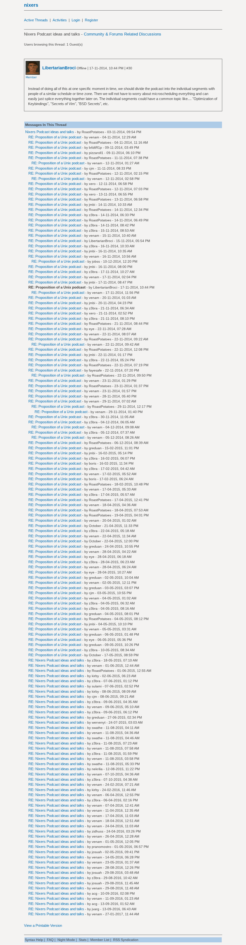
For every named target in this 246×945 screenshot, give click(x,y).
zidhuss (97, 831)
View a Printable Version (43, 925)
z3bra (93, 215)
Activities (60, 20)
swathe (97, 728)
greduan (95, 448)
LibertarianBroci (101, 241)
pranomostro (101, 847)
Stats (82, 940)
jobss (96, 261)
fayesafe (95, 370)
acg (94, 893)
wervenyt (98, 722)
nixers (31, 5)
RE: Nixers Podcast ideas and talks (56, 660)
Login (76, 20)
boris (92, 463)
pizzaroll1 (96, 153)
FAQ (50, 940)
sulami (97, 686)
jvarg (95, 909)
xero (92, 184)
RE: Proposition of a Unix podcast (54, 137)
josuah (97, 852)
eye (91, 329)
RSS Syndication (125, 940)
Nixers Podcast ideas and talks (49, 132)
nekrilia (97, 769)
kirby (95, 676)
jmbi (92, 205)
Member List (99, 940)
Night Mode (66, 940)
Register (91, 20)
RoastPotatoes (93, 132)
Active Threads (36, 20)
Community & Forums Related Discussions (122, 34)
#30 (129, 68)
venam (94, 137)
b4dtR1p (95, 147)
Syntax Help (34, 940)
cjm (91, 168)
